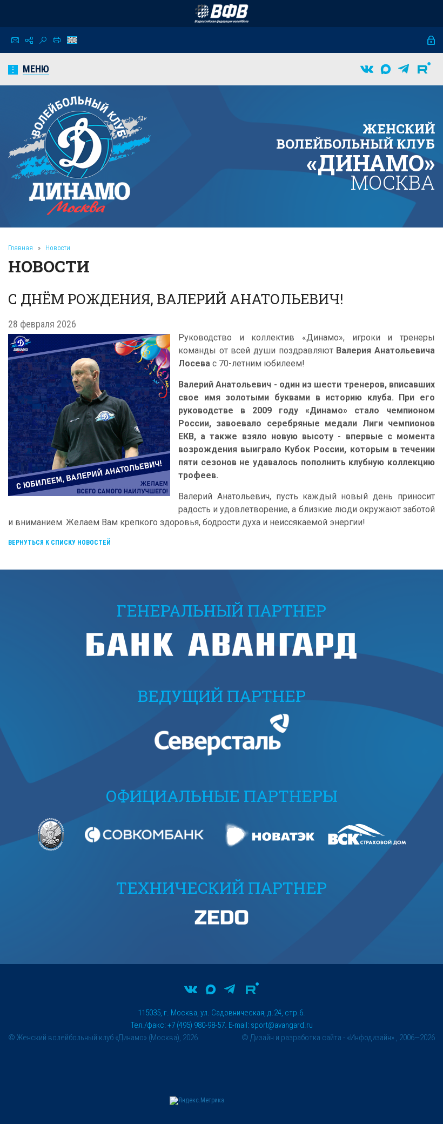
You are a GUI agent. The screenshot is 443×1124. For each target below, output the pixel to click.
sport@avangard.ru (282, 1025)
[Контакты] (15, 40)
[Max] (385, 69)
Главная (20, 248)
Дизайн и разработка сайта (295, 1037)
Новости (57, 248)
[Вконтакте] (366, 69)
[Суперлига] (221, 13)
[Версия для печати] (57, 40)
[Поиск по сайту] (42, 40)
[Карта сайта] (29, 40)
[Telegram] (403, 69)
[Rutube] (424, 69)
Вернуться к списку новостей (59, 542)
